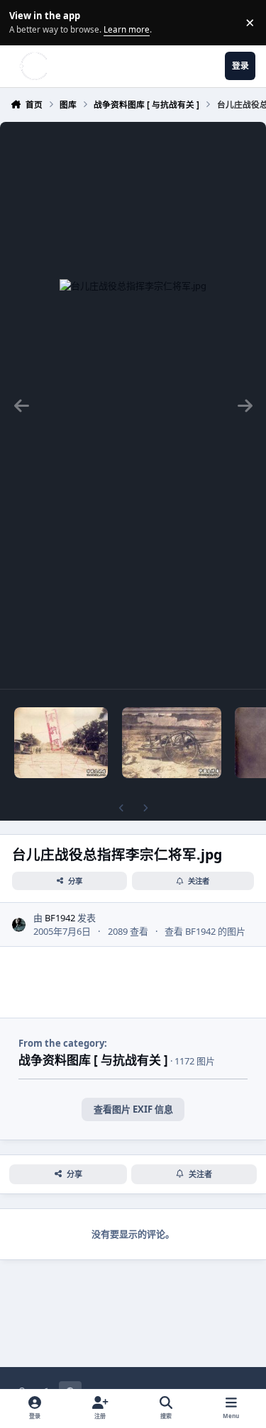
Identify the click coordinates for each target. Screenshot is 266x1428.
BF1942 (60, 917)
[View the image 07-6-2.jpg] (171, 742)
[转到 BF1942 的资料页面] (19, 925)
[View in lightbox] (133, 405)
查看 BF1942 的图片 (205, 931)
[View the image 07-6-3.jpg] (61, 742)
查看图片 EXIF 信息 (133, 1109)
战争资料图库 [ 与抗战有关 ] (93, 1060)
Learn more (24, 22)
